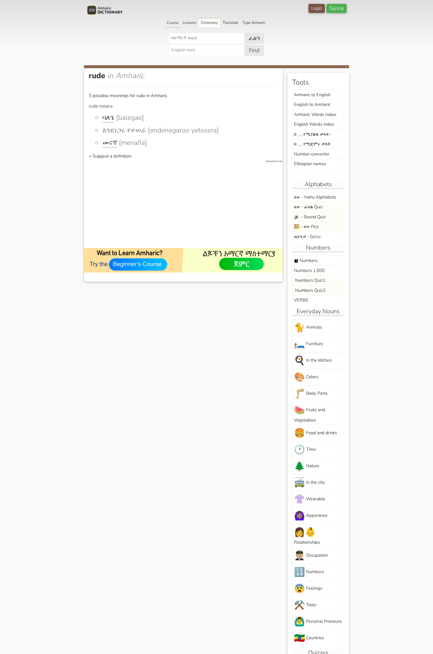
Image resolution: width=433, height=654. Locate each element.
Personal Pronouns (318, 622)
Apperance (311, 516)
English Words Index (314, 124)
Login (316, 8)
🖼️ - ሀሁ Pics (306, 227)
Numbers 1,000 (309, 270)
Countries (309, 638)
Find (254, 50)
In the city (309, 483)
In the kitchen (313, 361)
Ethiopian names (310, 164)
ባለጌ (108, 117)
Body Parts (311, 394)
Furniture (308, 344)
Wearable (309, 499)
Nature (306, 466)
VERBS (301, 300)
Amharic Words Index (315, 114)
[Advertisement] (186, 204)
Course (173, 22)
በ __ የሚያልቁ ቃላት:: (312, 134)
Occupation (311, 556)
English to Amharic (312, 104)
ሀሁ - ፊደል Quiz (308, 207)
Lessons (189, 22)
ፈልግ (254, 38)
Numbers (306, 260)
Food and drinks (315, 433)
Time (305, 450)
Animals (308, 328)
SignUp (336, 8)
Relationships (307, 535)
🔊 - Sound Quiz (310, 217)
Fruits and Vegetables (309, 413)
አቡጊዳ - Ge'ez (307, 237)
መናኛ (110, 142)
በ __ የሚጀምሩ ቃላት (312, 144)
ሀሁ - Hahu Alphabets (315, 197)
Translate (230, 22)
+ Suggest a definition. (110, 156)
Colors (306, 377)
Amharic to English (312, 95)
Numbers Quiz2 (309, 290)
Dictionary (209, 22)
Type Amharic (253, 22)
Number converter (311, 154)
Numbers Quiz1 (309, 280)
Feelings (308, 589)
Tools (305, 605)
